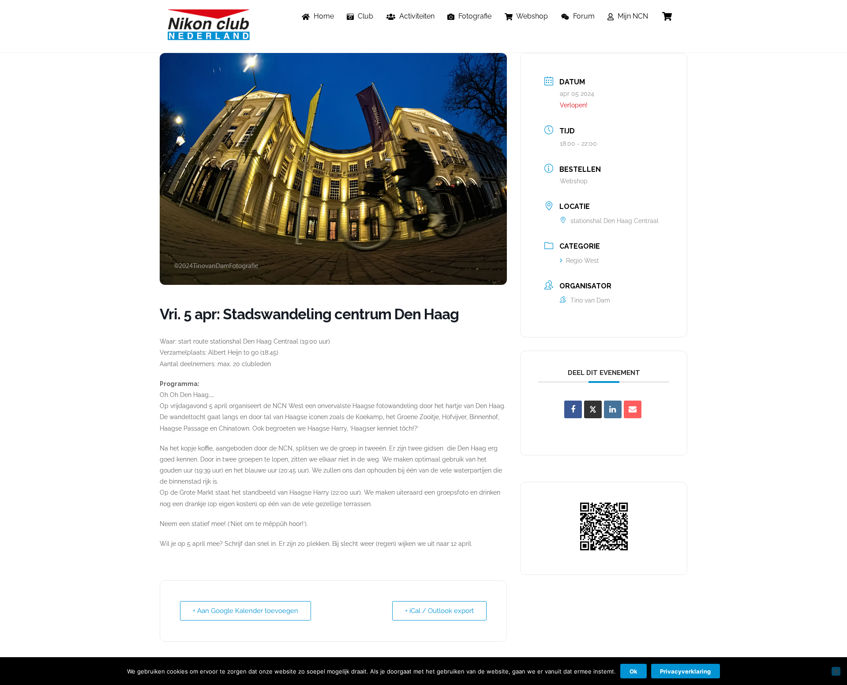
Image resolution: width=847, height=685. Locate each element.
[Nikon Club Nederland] (209, 36)
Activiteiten (416, 16)
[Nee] (836, 671)
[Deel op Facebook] (573, 409)
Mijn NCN (632, 16)
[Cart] (667, 16)
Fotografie (474, 16)
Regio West (582, 260)
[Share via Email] (632, 409)
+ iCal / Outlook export (439, 611)
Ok (633, 671)
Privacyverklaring (685, 671)
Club (364, 16)
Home (323, 16)
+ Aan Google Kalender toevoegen (245, 611)
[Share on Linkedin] (613, 409)
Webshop (531, 16)
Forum (583, 16)
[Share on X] (593, 409)
